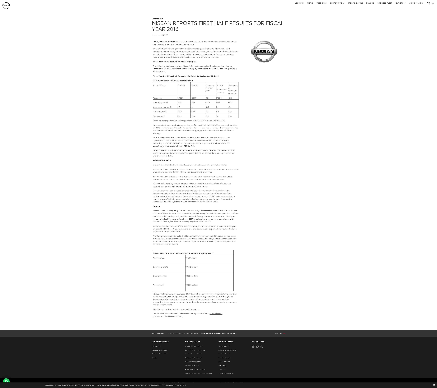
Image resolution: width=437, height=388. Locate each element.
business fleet (384, 3)
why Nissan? (415, 3)
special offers (355, 3)
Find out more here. (177, 385)
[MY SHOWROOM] (428, 3)
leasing (370, 3)
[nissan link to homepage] (6, 5)
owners (399, 3)
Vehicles (299, 3)
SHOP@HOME (336, 3)
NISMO (310, 3)
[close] (434, 385)
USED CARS (321, 3)
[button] (433, 3)
